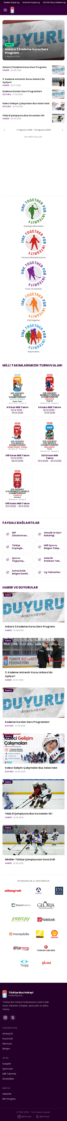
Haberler (7, 1093)
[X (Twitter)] (13, 1017)
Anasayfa (7, 1033)
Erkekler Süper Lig (11, 2)
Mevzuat (7, 1043)
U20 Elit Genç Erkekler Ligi (54, 2)
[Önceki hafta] (4, 130)
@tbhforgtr (26, 1116)
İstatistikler (8, 1078)
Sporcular (7, 1068)
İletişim (6, 1048)
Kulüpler (6, 1063)
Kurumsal (7, 1038)
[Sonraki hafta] (63, 130)
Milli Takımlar (9, 1073)
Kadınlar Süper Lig (31, 2)
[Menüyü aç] (5, 10)
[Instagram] (5, 1017)
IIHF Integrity (9, 1098)
